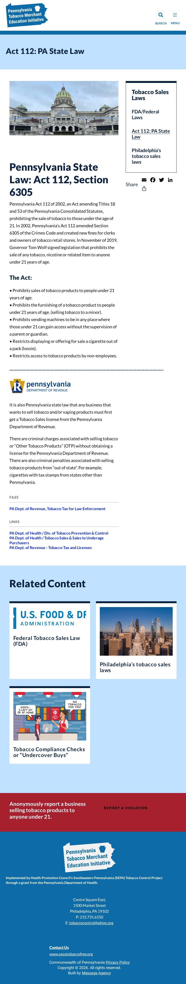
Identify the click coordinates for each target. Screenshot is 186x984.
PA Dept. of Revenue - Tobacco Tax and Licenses (50, 547)
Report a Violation (126, 808)
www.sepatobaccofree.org (71, 954)
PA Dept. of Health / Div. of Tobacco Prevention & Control (58, 533)
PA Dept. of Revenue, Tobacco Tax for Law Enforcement (57, 508)
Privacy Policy (118, 962)
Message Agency (96, 973)
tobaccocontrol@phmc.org (91, 922)
